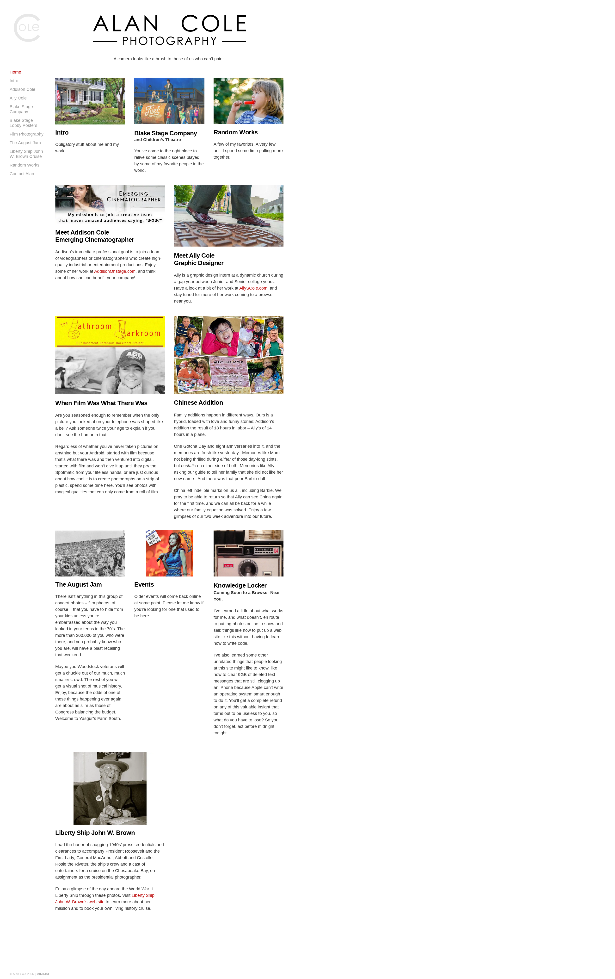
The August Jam (25, 142)
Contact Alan (22, 173)
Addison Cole (22, 89)
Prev (61, 104)
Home (15, 72)
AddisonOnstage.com (114, 271)
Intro (14, 80)
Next (119, 104)
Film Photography (26, 134)
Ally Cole (18, 98)
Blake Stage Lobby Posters (23, 123)
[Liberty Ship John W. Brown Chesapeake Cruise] (110, 788)
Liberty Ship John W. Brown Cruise (26, 154)
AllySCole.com (253, 288)
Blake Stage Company (21, 109)
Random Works (24, 165)
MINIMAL (43, 974)
